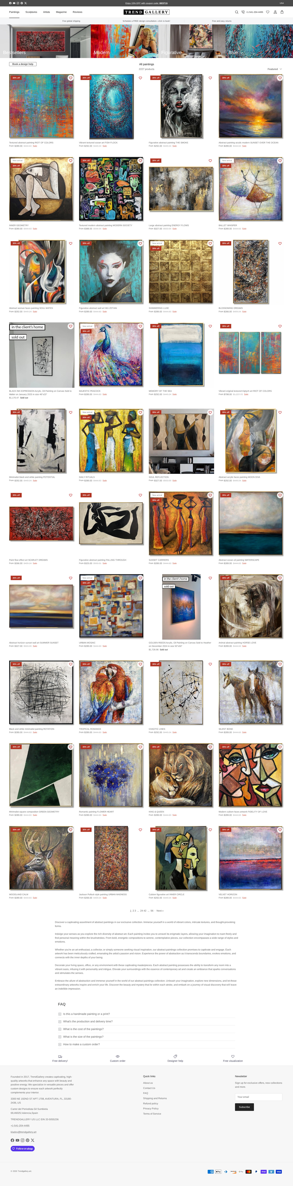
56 (152, 910)
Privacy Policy (151, 1108)
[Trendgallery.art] (146, 12)
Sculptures (31, 12)
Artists (46, 12)
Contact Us (149, 1088)
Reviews (77, 12)
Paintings (14, 12)
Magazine (61, 12)
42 (145, 910)
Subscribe (244, 1107)
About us (148, 1083)
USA (282, 3)
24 (141, 910)
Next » (160, 910)
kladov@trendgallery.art (23, 1132)
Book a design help (22, 64)
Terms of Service (152, 1113)
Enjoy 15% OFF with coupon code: (142, 3)
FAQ (145, 1093)
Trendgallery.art (24, 1171)
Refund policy (150, 1103)
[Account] (274, 12)
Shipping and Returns (155, 1098)
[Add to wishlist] (71, 78)
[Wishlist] (267, 12)
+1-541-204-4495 (254, 12)
